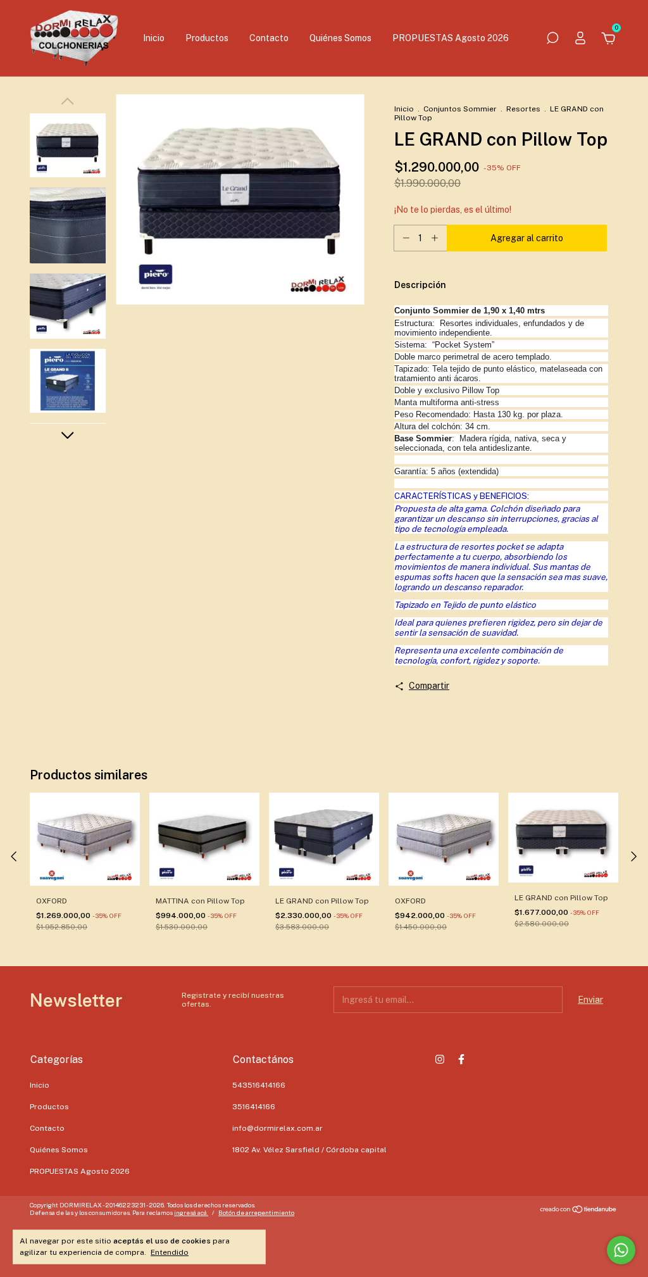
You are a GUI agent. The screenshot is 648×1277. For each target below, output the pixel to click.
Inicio (154, 38)
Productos (206, 38)
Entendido (170, 1252)
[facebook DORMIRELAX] (461, 1059)
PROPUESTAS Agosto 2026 (450, 38)
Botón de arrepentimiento (256, 1212)
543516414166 (258, 1085)
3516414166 (253, 1106)
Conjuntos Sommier (460, 108)
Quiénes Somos (340, 38)
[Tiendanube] (578, 1210)
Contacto (269, 38)
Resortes (523, 108)
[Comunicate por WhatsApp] (621, 1250)
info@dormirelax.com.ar (277, 1128)
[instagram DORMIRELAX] (440, 1059)
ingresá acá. (191, 1212)
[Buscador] (552, 39)
